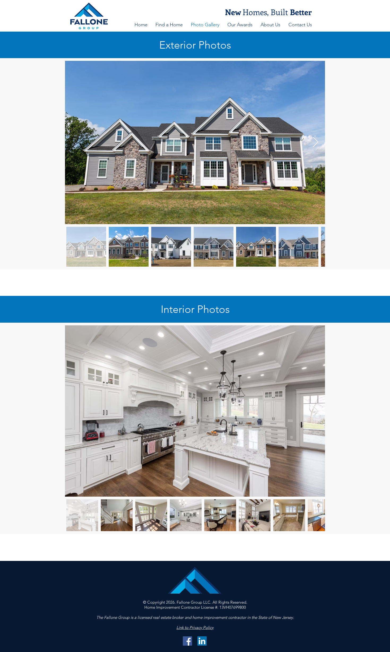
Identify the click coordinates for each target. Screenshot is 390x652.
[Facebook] (187, 641)
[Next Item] (315, 142)
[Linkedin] (202, 641)
